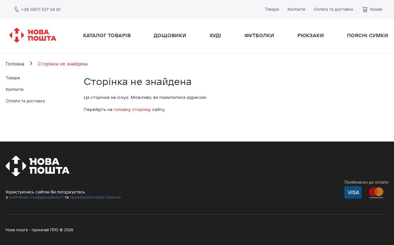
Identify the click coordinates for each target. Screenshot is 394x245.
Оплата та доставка (333, 9)
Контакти (296, 9)
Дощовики (170, 35)
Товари (272, 9)
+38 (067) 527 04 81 (41, 9)
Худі (215, 35)
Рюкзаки (310, 35)
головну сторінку (132, 109)
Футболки (259, 35)
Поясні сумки (367, 35)
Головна (15, 64)
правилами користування (95, 197)
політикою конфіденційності (36, 197)
